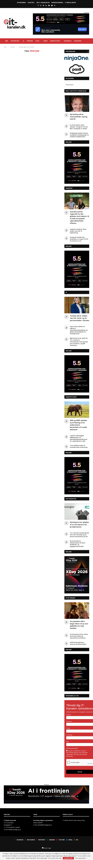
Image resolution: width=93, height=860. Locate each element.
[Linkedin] (46, 5)
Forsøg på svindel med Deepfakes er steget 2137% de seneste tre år (79, 239)
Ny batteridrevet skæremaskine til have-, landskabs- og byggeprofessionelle (78, 543)
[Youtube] (49, 5)
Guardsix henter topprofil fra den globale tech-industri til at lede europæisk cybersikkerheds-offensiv (79, 217)
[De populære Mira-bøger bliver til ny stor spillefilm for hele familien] (76, 610)
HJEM (6, 41)
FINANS (45, 41)
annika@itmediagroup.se (45, 825)
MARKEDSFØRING (57, 2)
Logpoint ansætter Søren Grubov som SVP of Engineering (78, 231)
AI (23, 41)
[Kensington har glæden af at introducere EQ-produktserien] (76, 511)
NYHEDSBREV (21, 2)
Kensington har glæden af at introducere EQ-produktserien (79, 524)
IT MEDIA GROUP (70, 2)
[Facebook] (38, 5)
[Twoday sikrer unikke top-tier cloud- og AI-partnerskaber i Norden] (76, 305)
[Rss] (54, 5)
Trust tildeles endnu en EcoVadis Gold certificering (78, 446)
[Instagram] (40, 5)
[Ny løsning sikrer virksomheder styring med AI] (76, 103)
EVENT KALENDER (20, 46)
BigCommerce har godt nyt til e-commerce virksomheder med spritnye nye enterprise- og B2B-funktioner (79, 341)
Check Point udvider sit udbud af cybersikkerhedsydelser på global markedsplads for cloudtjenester (79, 330)
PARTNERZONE (15, 41)
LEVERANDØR (9, 46)
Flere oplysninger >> (81, 858)
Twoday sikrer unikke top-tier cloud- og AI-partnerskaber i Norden (79, 318)
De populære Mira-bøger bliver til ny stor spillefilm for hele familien (79, 624)
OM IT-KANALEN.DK (43, 2)
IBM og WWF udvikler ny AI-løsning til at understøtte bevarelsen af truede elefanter (78, 425)
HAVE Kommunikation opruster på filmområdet (78, 643)
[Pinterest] (43, 5)
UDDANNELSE (67, 41)
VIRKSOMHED (77, 41)
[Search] (88, 51)
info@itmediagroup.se (14, 829)
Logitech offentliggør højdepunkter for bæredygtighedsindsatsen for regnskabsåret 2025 (78, 438)
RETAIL (37, 41)
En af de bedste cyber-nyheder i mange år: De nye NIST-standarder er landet (79, 127)
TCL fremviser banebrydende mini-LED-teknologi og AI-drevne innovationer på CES (79, 534)
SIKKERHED (30, 41)
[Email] (52, 5)
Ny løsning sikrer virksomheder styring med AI (78, 116)
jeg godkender (68, 858)
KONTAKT (31, 2)
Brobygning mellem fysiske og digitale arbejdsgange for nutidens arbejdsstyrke (79, 135)
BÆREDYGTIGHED (55, 41)
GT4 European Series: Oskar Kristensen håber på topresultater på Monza (79, 636)
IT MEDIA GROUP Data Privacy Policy (74, 820)
